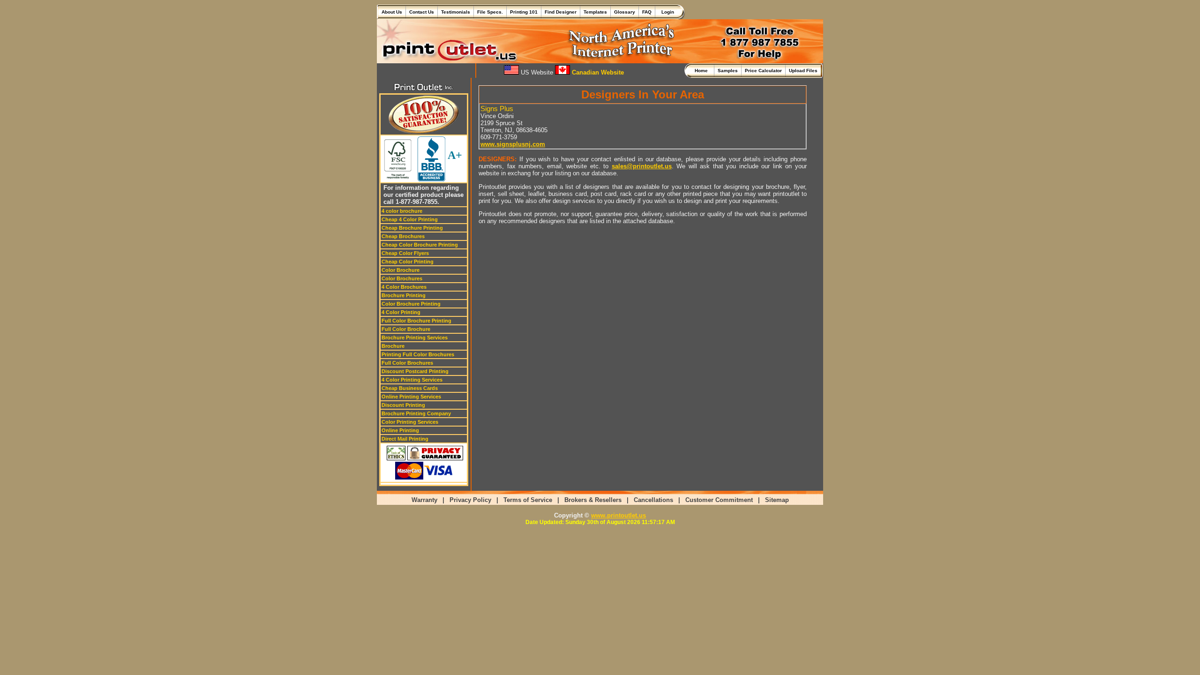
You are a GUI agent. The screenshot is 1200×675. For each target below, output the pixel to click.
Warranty (424, 499)
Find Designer (561, 12)
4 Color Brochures (404, 287)
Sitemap (777, 499)
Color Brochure (401, 270)
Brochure (393, 346)
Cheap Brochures (403, 236)
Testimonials (455, 12)
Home (703, 70)
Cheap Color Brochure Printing (420, 245)
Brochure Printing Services (415, 337)
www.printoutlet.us (618, 515)
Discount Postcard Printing (415, 371)
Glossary (624, 12)
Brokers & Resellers (593, 499)
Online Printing (400, 430)
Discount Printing (403, 405)
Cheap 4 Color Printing (410, 219)
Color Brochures (402, 278)
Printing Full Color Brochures (418, 354)
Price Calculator (763, 70)
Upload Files (803, 70)
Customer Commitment (719, 499)
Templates (595, 12)
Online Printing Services (411, 396)
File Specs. (490, 12)
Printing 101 (524, 12)
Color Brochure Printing (411, 304)
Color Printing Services (410, 422)
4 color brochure (402, 211)
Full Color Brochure (406, 329)
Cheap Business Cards (410, 388)
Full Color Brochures (407, 363)
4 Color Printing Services (412, 379)
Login (666, 12)
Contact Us (421, 12)
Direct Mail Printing (405, 439)
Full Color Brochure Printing (416, 320)
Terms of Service (527, 499)
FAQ (647, 12)
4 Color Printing (401, 312)
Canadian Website (597, 72)
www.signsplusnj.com (512, 144)
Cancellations (653, 499)
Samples (728, 70)
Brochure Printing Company (416, 413)
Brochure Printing (404, 295)
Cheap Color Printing (408, 261)
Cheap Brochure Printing (412, 228)
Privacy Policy (470, 499)
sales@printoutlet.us (642, 166)
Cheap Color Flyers (405, 253)
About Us (392, 12)
